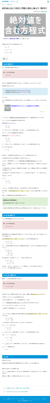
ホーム (4, 398)
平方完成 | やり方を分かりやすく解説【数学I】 (17, 391)
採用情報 (22, 398)
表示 (6, 58)
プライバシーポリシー (36, 398)
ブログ (13, 398)
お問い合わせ (44, 398)
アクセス (17, 398)
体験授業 (45, 11)
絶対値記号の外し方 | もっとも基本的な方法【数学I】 (26, 106)
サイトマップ (28, 398)
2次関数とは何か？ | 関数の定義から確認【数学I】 (18, 388)
